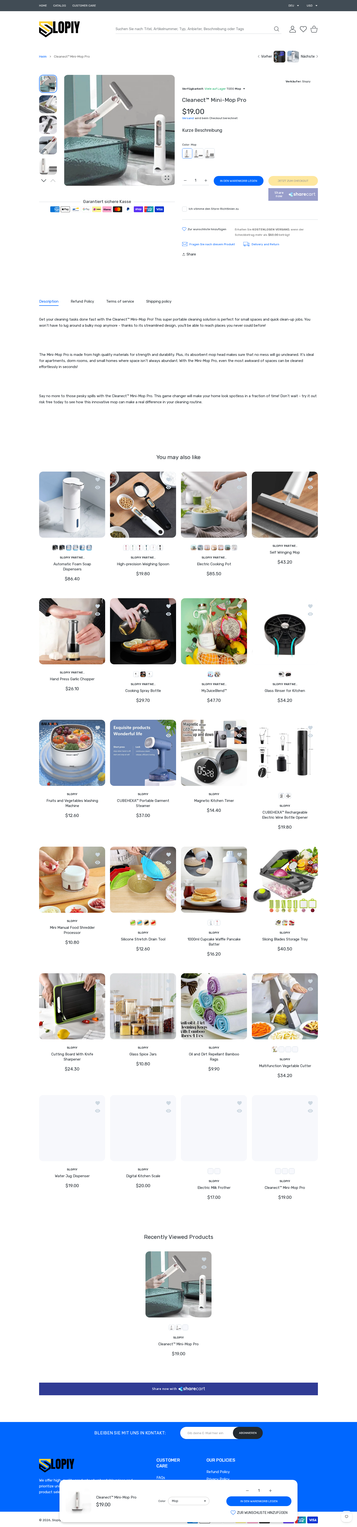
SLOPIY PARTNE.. (72, 557)
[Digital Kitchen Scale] (143, 1128)
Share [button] (191, 254)
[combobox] (198, 29)
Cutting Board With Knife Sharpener (72, 1057)
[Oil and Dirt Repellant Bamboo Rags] (214, 1006)
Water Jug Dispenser (72, 1176)
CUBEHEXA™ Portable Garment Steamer (143, 803)
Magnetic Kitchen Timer (214, 801)
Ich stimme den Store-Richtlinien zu (214, 209)
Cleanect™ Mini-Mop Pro (116, 1497)
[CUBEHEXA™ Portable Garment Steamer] (143, 753)
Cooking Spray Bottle (143, 691)
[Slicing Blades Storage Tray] (285, 880)
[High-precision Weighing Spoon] (143, 504)
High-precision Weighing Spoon (143, 564)
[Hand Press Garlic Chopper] (72, 631)
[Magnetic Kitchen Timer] (214, 753)
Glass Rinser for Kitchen (285, 691)
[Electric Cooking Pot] (214, 504)
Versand (188, 118)
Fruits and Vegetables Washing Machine (72, 803)
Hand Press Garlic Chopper (72, 679)
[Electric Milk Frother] (214, 1128)
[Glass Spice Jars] (143, 1006)
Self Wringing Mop (285, 552)
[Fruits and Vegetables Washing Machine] (72, 753)
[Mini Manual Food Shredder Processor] (72, 880)
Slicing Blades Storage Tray (285, 939)
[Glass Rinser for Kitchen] (285, 631)
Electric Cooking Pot (214, 564)
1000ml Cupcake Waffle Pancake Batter (214, 942)
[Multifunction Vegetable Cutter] (285, 1006)
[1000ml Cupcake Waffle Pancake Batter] (214, 880)
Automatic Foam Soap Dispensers (72, 566)
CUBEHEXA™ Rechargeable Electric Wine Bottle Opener (285, 815)
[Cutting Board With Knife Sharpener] (72, 1006)
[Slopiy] (59, 29)
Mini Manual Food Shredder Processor (72, 930)
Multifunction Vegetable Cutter (285, 1066)
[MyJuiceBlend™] (214, 631)
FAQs (160, 1477)
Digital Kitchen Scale (143, 1176)
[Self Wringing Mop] (285, 504)
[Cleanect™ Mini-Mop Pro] (285, 1128)
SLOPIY (72, 794)
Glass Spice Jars (143, 1054)
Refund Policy (218, 1472)
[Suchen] (276, 29)
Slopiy (56, 1520)
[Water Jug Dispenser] (72, 1128)
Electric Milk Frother (213, 1187)
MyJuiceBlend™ (214, 691)
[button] (44, 180)
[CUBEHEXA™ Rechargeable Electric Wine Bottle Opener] (285, 753)
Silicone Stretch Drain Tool (143, 939)
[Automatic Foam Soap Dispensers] (72, 504)
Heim (43, 56)
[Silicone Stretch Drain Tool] (143, 880)
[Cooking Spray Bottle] (143, 631)
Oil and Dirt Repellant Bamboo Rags (214, 1057)
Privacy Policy (218, 1479)
